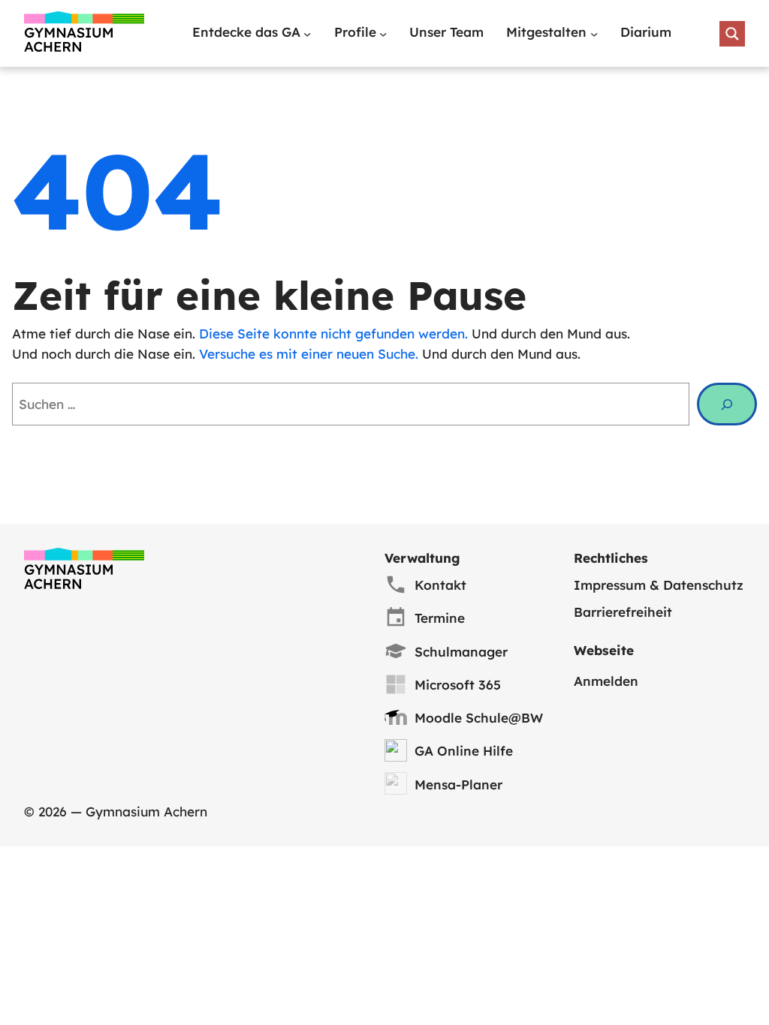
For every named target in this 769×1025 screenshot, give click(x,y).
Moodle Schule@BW (479, 718)
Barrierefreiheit (623, 612)
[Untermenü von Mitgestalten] (594, 34)
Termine (440, 618)
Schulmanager (461, 652)
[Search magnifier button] (732, 34)
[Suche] (727, 404)
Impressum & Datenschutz (658, 585)
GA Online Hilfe (464, 751)
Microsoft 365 (458, 685)
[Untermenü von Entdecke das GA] (307, 34)
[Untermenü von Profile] (383, 34)
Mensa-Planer (458, 784)
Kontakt (440, 585)
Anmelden (606, 681)
